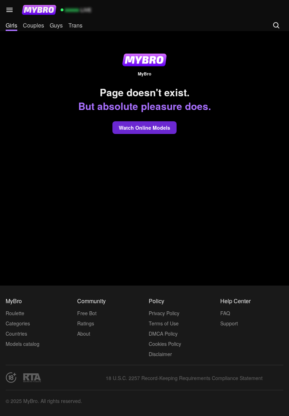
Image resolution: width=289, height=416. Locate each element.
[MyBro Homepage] (39, 10)
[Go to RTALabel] (32, 377)
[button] (9, 10)
